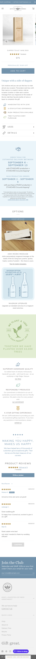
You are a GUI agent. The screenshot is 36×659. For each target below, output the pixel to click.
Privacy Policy (6, 635)
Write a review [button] (18, 475)
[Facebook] (2, 651)
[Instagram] (10, 651)
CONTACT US (7, 609)
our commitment (18, 402)
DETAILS (12, 133)
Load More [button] (18, 544)
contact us (18, 423)
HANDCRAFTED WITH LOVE (19, 105)
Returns (4, 632)
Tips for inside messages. (18, 264)
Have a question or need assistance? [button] (13, 598)
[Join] (31, 573)
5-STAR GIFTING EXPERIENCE (20, 108)
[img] (6, 489)
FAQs (3, 621)
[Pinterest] (6, 651)
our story (18, 379)
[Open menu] (5, 8)
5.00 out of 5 (23, 467)
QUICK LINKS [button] (7, 615)
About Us (5, 625)
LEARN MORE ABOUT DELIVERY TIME (18, 200)
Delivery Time (6, 628)
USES (11, 127)
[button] (14, 54)
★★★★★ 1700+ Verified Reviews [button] (18, 657)
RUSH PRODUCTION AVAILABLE (20, 112)
